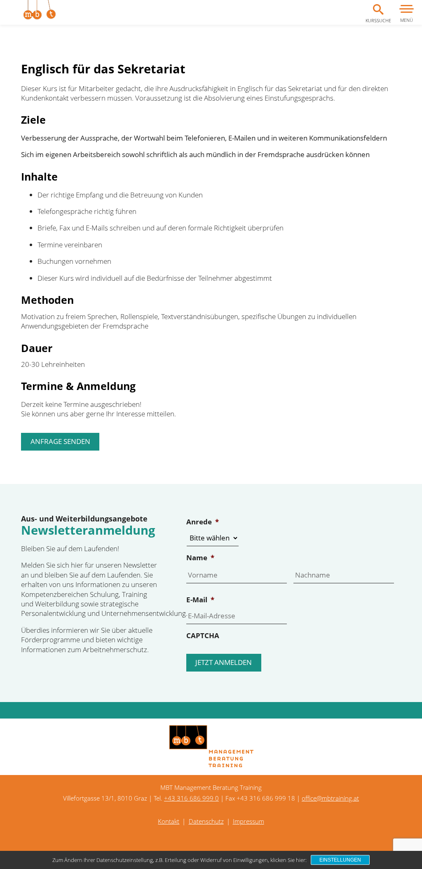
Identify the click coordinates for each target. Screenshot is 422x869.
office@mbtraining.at (330, 798)
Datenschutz (206, 821)
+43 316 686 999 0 (191, 798)
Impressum (248, 821)
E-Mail (200, 599)
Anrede (202, 521)
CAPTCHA (202, 635)
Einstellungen (340, 860)
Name (200, 557)
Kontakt (168, 821)
